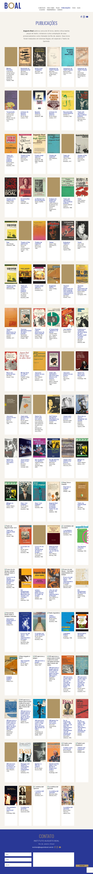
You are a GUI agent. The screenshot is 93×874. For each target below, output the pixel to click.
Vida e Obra (50, 8)
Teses (74, 8)
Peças (58, 8)
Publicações (65, 8)
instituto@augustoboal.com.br (43, 847)
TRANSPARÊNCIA (51, 10)
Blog (78, 8)
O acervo (42, 10)
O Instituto (41, 8)
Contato (59, 10)
